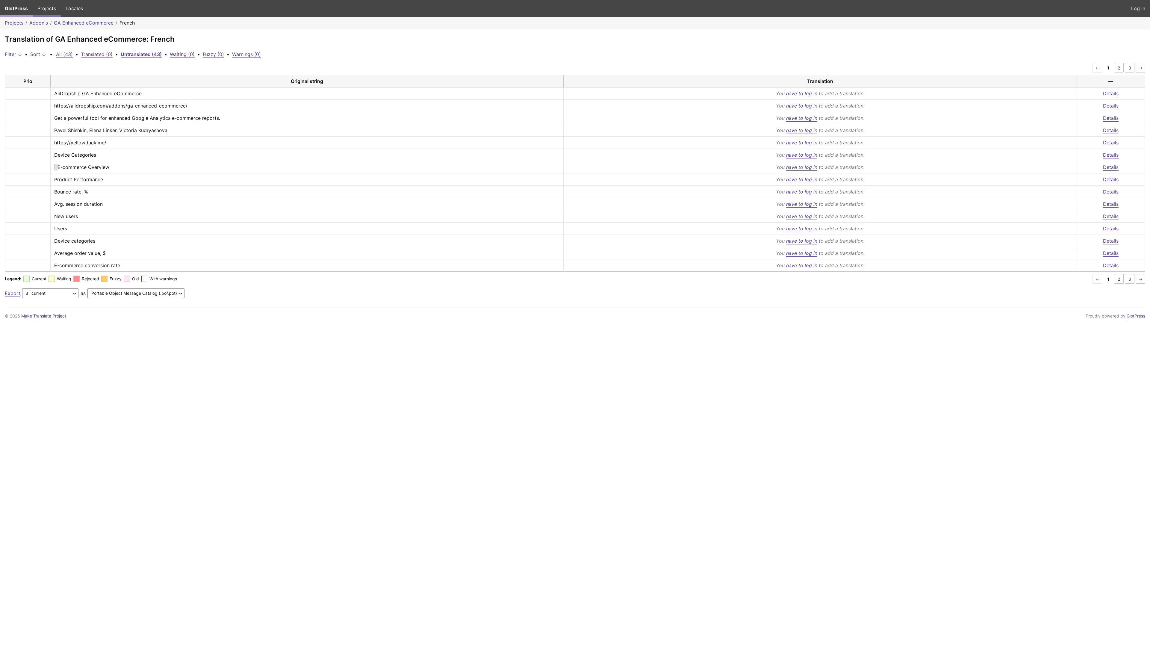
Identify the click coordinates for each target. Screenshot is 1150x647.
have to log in (801, 93)
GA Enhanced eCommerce (84, 23)
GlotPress (16, 8)
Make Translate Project (43, 315)
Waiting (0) (182, 54)
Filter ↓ (13, 54)
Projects (46, 8)
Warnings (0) (246, 54)
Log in (1138, 8)
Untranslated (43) (141, 54)
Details (1111, 93)
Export (12, 293)
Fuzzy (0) (213, 54)
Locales (74, 8)
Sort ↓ (38, 54)
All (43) (64, 54)
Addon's (38, 23)
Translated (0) (97, 54)
